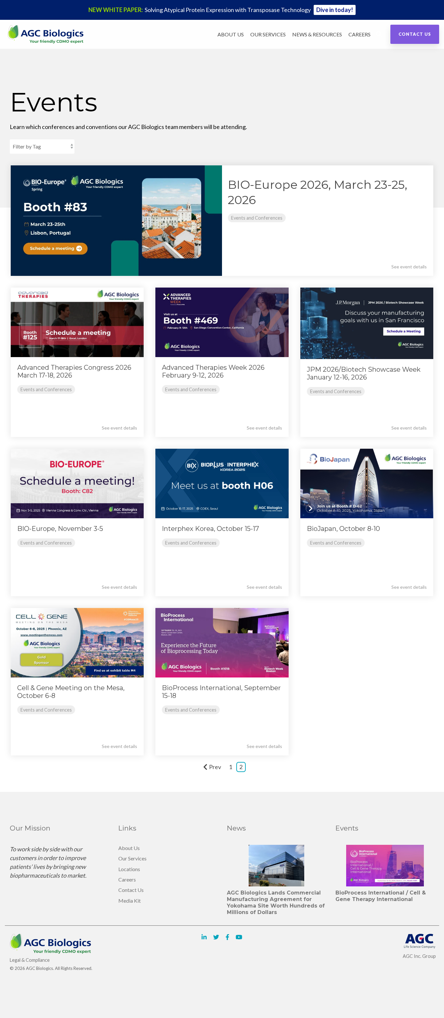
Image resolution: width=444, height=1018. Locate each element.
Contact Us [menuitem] (131, 890)
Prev (215, 766)
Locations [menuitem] (129, 869)
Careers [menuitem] (127, 879)
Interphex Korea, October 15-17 (210, 529)
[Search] (379, 34)
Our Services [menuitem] (132, 858)
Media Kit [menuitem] (129, 900)
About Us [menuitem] (129, 848)
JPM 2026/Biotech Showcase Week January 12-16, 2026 (364, 373)
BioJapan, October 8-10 (343, 529)
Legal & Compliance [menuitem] (30, 960)
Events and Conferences (256, 218)
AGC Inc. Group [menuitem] (419, 956)
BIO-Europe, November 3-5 (60, 529)
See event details (409, 266)
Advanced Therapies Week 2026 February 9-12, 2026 (213, 371)
